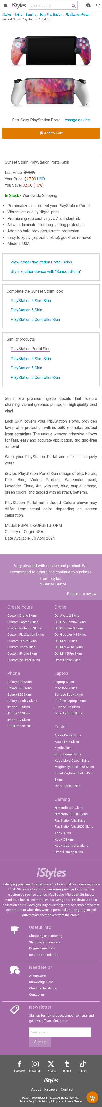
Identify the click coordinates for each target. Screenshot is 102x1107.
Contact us (37, 994)
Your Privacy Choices (70, 1101)
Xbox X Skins (64, 839)
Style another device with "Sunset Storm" (46, 271)
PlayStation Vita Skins (70, 820)
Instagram (35, 1070)
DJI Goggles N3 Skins (70, 634)
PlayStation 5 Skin (26, 310)
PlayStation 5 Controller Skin (35, 319)
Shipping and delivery (44, 942)
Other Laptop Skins (68, 713)
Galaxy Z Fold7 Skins (22, 701)
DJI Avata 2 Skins (67, 615)
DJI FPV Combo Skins (70, 622)
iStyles (7, 14)
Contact (67, 1089)
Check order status (42, 988)
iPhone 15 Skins (18, 707)
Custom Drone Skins (22, 615)
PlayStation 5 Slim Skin (31, 300)
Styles (18, 5)
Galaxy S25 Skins (19, 688)
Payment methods (42, 948)
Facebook (19, 1070)
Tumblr (67, 1070)
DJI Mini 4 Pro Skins (69, 647)
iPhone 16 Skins (18, 713)
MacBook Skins (66, 688)
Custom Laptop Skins (22, 622)
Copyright (34, 1101)
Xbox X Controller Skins (71, 845)
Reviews (50, 1089)
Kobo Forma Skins (68, 754)
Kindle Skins (63, 748)
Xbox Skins (63, 833)
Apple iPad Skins (67, 742)
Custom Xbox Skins (21, 647)
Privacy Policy (49, 1101)
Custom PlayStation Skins (25, 634)
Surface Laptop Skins (70, 701)
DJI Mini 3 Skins (66, 641)
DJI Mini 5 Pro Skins (69, 653)
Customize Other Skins (23, 660)
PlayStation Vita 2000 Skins (74, 826)
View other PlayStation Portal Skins (41, 262)
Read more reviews (82, 593)
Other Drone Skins (67, 660)
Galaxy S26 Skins (19, 694)
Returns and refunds (43, 955)
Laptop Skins (64, 682)
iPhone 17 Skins (18, 720)
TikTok (82, 1070)
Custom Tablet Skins (22, 641)
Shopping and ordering (45, 936)
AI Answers (37, 976)
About (36, 1089)
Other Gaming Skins (69, 852)
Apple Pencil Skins (68, 735)
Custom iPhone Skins (22, 653)
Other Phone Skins (20, 726)
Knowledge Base (41, 982)
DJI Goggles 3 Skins (69, 628)
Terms (23, 1101)
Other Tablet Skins (67, 786)
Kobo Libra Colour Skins (72, 760)
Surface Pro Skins (67, 707)
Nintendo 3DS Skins (69, 808)
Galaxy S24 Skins (19, 682)
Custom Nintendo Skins (24, 628)
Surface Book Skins (69, 694)
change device (77, 120)
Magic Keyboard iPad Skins (74, 767)
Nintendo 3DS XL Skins (71, 814)
